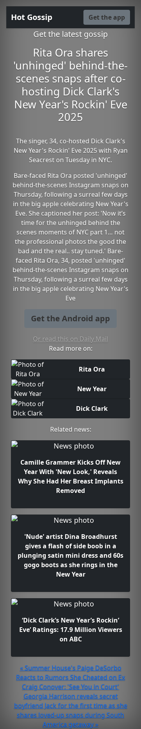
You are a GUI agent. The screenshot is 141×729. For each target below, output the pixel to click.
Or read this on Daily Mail (70, 339)
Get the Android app (70, 318)
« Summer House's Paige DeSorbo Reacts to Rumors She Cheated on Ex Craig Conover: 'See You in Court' (70, 677)
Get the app (107, 17)
